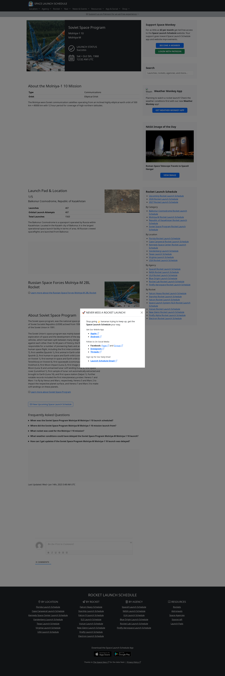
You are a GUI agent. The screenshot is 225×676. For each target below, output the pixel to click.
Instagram (96, 348)
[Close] (142, 312)
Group (117, 345)
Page (104, 345)
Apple (93, 333)
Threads (94, 351)
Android (94, 336)
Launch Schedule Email (102, 360)
